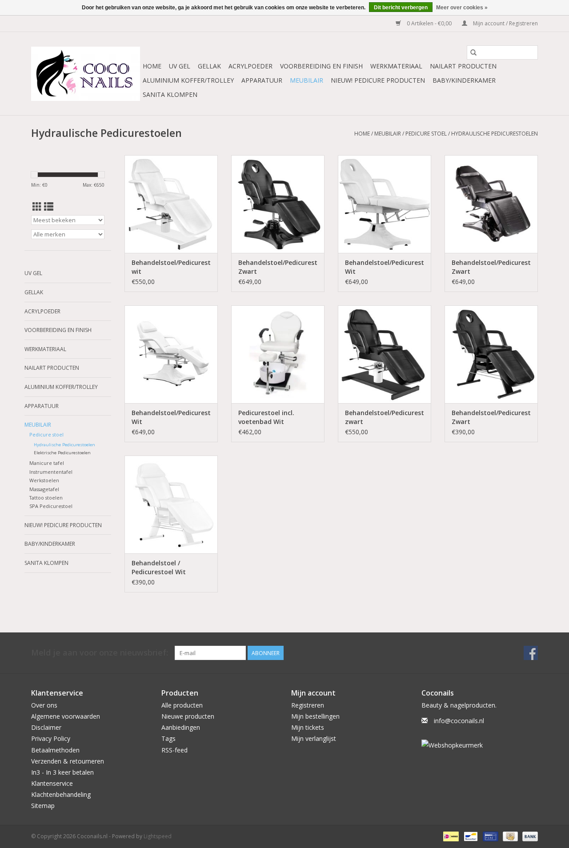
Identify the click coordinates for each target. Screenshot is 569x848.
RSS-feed (174, 750)
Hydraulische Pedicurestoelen (494, 133)
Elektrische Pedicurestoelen (62, 453)
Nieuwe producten (187, 716)
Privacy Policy (50, 738)
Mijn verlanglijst (313, 738)
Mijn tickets (307, 727)
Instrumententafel (50, 471)
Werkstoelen (44, 480)
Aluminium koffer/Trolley (188, 80)
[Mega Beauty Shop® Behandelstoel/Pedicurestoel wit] (171, 204)
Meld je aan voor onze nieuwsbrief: (99, 652)
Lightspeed (158, 836)
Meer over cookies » (462, 7)
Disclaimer (46, 727)
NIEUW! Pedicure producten (378, 80)
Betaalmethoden (55, 750)
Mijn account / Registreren (505, 23)
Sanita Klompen (170, 94)
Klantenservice (52, 783)
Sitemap (43, 805)
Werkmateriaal (396, 66)
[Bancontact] (470, 836)
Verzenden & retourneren (67, 761)
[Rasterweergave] (37, 206)
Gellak (209, 66)
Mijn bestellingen (315, 716)
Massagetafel (44, 489)
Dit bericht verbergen (401, 7)
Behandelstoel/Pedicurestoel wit (171, 267)
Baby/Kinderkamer (464, 80)
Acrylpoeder (250, 66)
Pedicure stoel (426, 133)
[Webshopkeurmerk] (479, 745)
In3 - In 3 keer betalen (62, 772)
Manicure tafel (46, 463)
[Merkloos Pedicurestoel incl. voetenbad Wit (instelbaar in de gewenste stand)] (278, 354)
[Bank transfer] (528, 836)
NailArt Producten (463, 66)
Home (152, 66)
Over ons (44, 705)
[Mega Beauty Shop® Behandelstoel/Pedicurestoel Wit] (384, 204)
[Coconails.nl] (85, 74)
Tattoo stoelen (46, 497)
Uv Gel (179, 66)
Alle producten (182, 705)
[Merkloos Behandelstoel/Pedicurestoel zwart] (384, 354)
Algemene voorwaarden (65, 716)
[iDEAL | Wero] (450, 836)
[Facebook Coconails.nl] (531, 653)
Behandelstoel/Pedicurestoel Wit (384, 267)
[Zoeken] (473, 52)
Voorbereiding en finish (321, 66)
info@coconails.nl (459, 720)
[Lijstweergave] (48, 206)
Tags (168, 738)
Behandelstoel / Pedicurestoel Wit (159, 567)
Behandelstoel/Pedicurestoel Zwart (277, 267)
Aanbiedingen (180, 727)
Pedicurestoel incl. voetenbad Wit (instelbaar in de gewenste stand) (266, 417)
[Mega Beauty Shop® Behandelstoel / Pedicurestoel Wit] (171, 504)
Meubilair (306, 80)
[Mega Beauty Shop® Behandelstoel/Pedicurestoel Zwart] (278, 204)
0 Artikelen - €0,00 (429, 23)
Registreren (307, 705)
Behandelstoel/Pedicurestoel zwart (384, 417)
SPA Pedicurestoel (50, 506)
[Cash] (509, 836)
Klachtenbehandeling (61, 794)
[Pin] (489, 836)
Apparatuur (261, 80)
